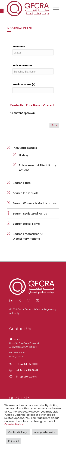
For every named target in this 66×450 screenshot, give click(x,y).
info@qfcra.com (26, 376)
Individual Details (25, 148)
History (24, 155)
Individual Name (22, 65)
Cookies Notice (14, 424)
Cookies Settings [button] (17, 432)
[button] (2, 11)
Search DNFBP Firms (26, 224)
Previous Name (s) (23, 84)
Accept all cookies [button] (44, 432)
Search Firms (22, 183)
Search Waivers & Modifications (35, 203)
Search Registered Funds (30, 213)
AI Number (18, 46)
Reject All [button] (13, 441)
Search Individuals (25, 193)
